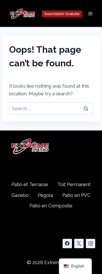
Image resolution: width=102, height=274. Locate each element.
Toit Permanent (74, 184)
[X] (79, 243)
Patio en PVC (76, 195)
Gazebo (20, 195)
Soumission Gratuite (62, 14)
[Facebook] (67, 243)
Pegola (45, 195)
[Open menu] (90, 13)
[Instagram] (90, 243)
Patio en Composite (51, 205)
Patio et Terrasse (29, 184)
